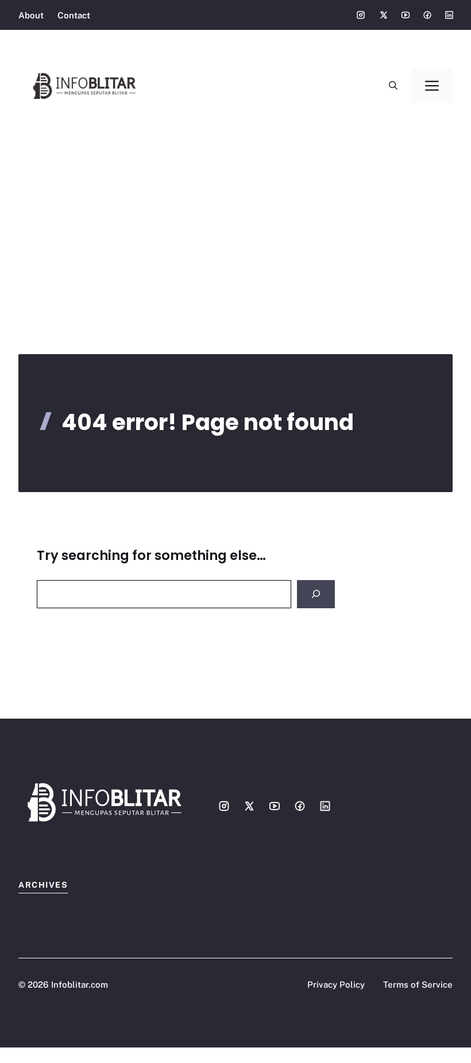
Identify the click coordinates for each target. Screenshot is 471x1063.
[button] (393, 85)
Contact (73, 15)
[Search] (316, 594)
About (31, 15)
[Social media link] (360, 15)
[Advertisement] (235, 212)
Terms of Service (418, 984)
